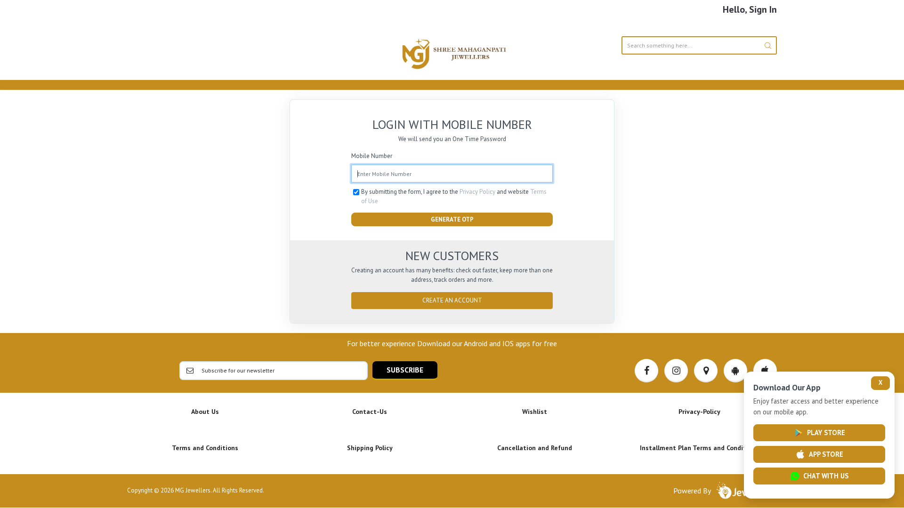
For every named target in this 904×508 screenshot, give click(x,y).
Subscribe (405, 369)
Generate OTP (452, 219)
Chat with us (825, 475)
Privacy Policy (477, 192)
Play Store (826, 432)
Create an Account (452, 300)
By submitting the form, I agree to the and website (454, 196)
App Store (826, 454)
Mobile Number (371, 156)
